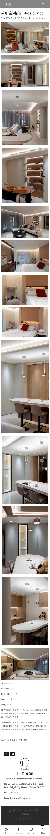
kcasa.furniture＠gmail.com (17, 798)
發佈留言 (5, 18)
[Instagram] (12, 754)
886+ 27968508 (11, 793)
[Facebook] (6, 754)
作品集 (13, 18)
